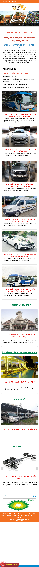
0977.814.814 (11, 565)
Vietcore (22, 566)
